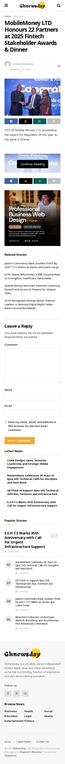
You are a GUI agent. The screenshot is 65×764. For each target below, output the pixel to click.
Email (9, 406)
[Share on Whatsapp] (39, 121)
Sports (48, 716)
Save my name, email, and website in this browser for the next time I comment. (32, 426)
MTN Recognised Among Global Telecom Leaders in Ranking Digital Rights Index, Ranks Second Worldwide (30, 304)
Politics (29, 720)
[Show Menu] (6, 5)
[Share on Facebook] (11, 121)
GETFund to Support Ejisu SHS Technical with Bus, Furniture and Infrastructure (32, 492)
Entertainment (14, 720)
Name (10, 390)
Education (11, 716)
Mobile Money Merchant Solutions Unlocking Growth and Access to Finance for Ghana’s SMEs (32, 289)
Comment (12, 344)
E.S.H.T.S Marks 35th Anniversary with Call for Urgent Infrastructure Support (32, 503)
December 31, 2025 (20, 69)
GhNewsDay (19, 748)
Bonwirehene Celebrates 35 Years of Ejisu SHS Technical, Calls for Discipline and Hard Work (32, 479)
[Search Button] (58, 5)
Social (48, 711)
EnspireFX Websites (30, 752)
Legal (27, 716)
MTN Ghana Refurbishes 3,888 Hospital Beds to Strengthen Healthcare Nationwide (32, 276)
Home (8, 16)
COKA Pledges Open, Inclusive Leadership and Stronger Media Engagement (27, 464)
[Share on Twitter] (25, 121)
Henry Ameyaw (24, 63)
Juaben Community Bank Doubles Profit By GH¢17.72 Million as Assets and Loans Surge (31, 265)
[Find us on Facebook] (8, 693)
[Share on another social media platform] (53, 121)
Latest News (24, 741)
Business (19, 16)
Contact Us (42, 741)
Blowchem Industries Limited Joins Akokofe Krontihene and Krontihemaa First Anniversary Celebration (36, 620)
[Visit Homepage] (32, 5)
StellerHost (10, 755)
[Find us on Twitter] (16, 693)
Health (28, 711)
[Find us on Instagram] (25, 693)
